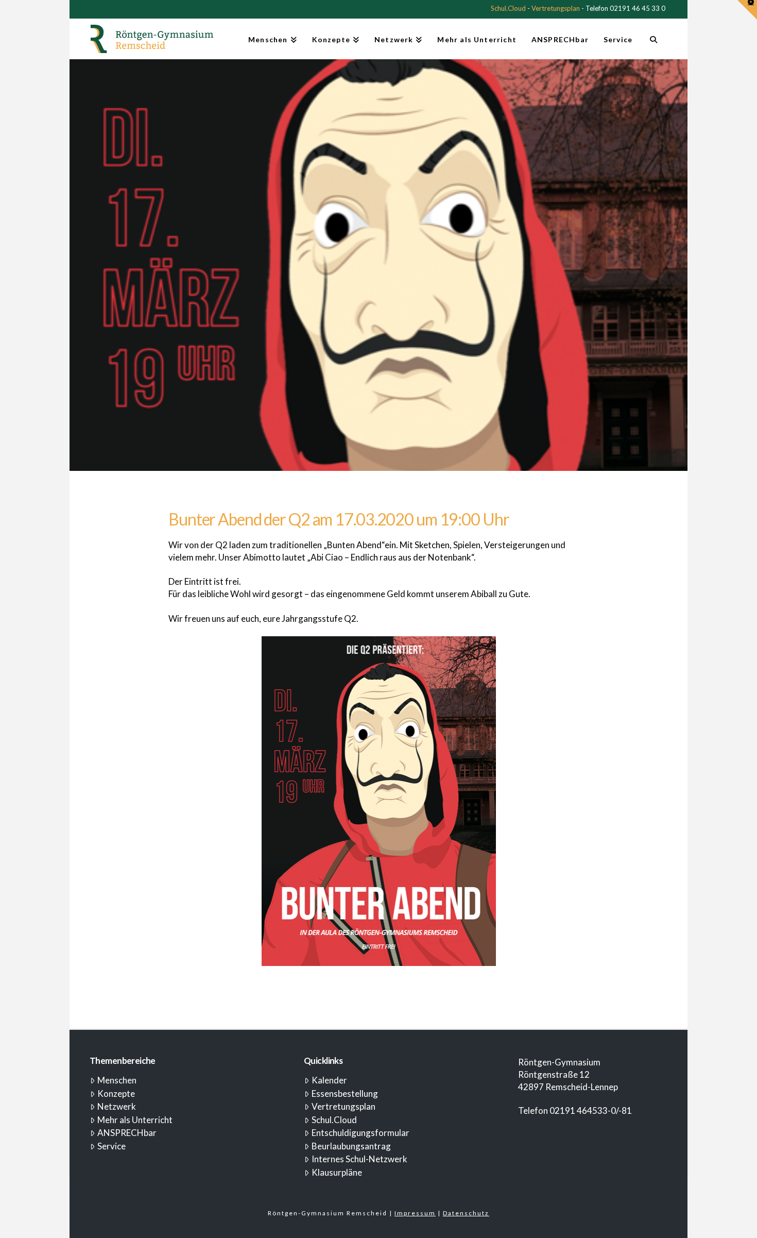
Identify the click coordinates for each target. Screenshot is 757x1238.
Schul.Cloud (508, 8)
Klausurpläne (337, 1172)
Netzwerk (116, 1106)
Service (111, 1146)
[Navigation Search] (653, 44)
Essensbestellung (345, 1093)
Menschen (116, 1080)
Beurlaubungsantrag (351, 1146)
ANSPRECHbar (127, 1132)
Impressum (415, 1213)
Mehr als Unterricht (135, 1119)
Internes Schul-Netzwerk (359, 1159)
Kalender (329, 1080)
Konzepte (116, 1093)
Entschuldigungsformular (360, 1132)
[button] (747, 10)
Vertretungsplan (555, 8)
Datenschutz (466, 1213)
